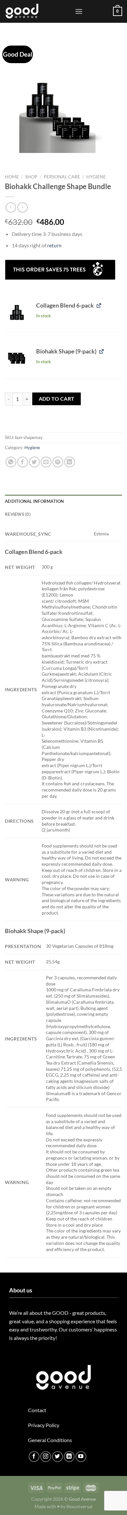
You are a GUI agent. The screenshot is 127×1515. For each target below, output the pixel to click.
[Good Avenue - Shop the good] (37, 11)
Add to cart (57, 399)
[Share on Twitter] (34, 462)
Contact (37, 1410)
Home (12, 176)
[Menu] (79, 11)
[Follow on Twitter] (57, 1456)
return (54, 245)
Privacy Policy (43, 1425)
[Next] (29, 159)
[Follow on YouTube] (81, 1456)
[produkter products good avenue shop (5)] (16, 358)
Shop (31, 176)
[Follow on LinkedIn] (69, 1456)
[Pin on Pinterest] (57, 462)
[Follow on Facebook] (34, 1456)
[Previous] (11, 159)
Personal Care (62, 176)
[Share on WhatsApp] (11, 462)
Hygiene (96, 176)
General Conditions (50, 1440)
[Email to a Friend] (46, 462)
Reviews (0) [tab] (18, 514)
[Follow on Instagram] (45, 1456)
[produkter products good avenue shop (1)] (16, 312)
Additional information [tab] (34, 501)
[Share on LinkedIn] (69, 462)
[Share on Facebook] (22, 462)
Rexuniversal (79, 1506)
